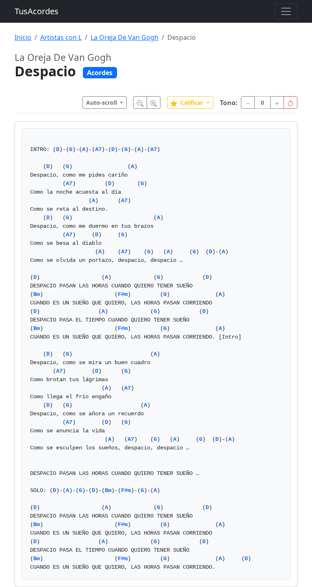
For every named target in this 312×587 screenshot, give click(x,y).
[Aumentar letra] (153, 102)
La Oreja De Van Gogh (124, 37)
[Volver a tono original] (290, 102)
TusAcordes (36, 11)
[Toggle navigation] (286, 11)
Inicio (23, 37)
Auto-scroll (102, 102)
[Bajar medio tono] (248, 102)
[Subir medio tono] (277, 102)
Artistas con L (61, 37)
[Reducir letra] (140, 102)
